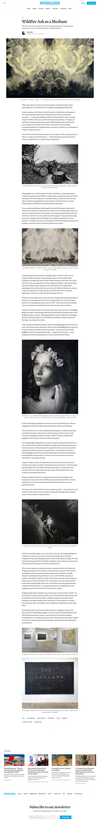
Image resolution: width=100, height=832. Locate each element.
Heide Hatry (65, 327)
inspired (24, 438)
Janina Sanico (61, 325)
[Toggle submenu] (72, 8)
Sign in (83, 3)
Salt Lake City (41, 718)
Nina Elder (29, 453)
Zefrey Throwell (27, 722)
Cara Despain (26, 193)
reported (39, 423)
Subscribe (91, 3)
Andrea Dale (30, 443)
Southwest (51, 718)
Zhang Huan (38, 722)
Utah (58, 718)
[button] (70, 8)
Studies (50, 598)
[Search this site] (4, 3)
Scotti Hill (30, 32)
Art (23, 17)
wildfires (64, 718)
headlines (25, 332)
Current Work (37, 201)
